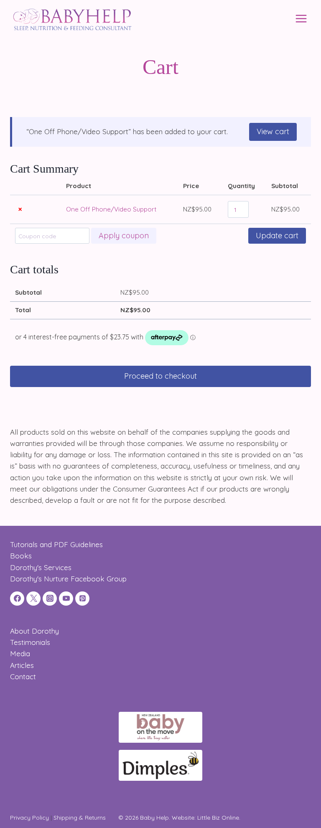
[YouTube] (66, 598)
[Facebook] (17, 598)
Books (21, 555)
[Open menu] (301, 18)
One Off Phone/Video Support (111, 209)
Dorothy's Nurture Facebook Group (68, 578)
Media (20, 653)
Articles (22, 665)
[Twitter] (33, 598)
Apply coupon (124, 235)
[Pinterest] (82, 598)
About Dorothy (34, 631)
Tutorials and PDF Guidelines (56, 544)
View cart (273, 131)
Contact (23, 676)
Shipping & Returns (80, 817)
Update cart (277, 235)
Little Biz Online (218, 817)
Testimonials (30, 642)
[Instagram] (50, 598)
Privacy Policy (29, 817)
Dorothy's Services (40, 567)
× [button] (20, 209)
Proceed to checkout (160, 376)
